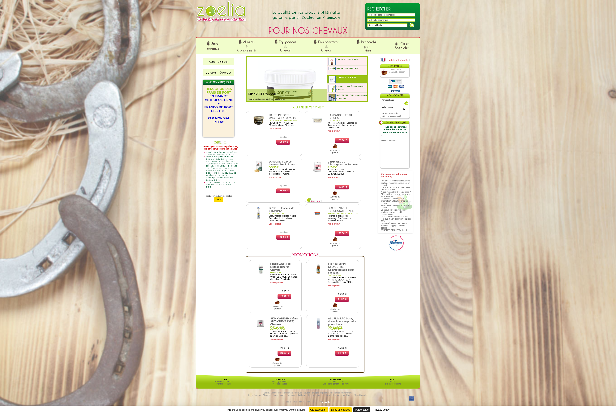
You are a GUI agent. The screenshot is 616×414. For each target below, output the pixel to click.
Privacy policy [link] (381, 409)
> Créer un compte (390, 113)
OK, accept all (318, 409)
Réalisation (317, 402)
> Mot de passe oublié (391, 116)
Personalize (362, 409)
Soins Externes (254, 395)
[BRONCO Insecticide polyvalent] (258, 219)
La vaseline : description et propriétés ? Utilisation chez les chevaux (394, 201)
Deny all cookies (340, 409)
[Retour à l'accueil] (221, 23)
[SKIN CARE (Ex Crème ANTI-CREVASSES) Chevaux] (260, 329)
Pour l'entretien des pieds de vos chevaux (266, 99)
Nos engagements (280, 382)
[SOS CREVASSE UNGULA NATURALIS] (317, 219)
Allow (218, 199)
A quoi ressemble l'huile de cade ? (396, 192)
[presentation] (347, 61)
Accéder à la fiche (389, 141)
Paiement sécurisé (336, 382)
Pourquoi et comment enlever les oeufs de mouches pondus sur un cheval (395, 183)
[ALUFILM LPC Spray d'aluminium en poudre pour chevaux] (318, 329)
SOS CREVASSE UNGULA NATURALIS (341, 209)
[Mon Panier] (394, 67)
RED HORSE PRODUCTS (262, 93)
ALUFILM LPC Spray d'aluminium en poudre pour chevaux (342, 321)
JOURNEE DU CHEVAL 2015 (394, 230)
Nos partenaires (280, 384)
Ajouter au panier (335, 151)
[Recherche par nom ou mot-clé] (335, 148)
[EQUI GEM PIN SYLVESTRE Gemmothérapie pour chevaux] (318, 275)
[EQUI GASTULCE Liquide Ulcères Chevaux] (260, 275)
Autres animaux (218, 61)
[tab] (347, 61)
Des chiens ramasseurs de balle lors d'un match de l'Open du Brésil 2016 (396, 219)
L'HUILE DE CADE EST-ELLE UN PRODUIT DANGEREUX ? (395, 188)
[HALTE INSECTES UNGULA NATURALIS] (258, 126)
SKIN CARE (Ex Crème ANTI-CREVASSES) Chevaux (284, 321)
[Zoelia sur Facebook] (411, 400)
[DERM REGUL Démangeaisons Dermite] (317, 172)
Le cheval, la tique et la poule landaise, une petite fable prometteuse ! (393, 212)
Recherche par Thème (342, 395)
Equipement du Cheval (297, 395)
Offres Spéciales (361, 395)
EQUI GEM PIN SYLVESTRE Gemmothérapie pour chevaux (341, 268)
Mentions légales (223, 384)
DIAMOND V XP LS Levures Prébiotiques (282, 163)
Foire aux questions (392, 384)
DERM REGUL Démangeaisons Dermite (343, 163)
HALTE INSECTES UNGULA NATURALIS (282, 116)
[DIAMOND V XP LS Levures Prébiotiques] (258, 172)
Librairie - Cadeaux (218, 72)
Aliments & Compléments (274, 395)
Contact (392, 382)
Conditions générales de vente (336, 384)
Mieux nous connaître (223, 382)
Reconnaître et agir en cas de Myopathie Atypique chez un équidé (394, 225)
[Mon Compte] (395, 96)
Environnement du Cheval (319, 395)
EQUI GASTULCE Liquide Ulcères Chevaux (281, 267)
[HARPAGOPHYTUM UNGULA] (317, 126)
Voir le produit (275, 129)
